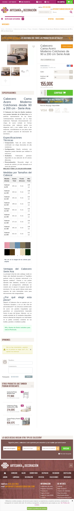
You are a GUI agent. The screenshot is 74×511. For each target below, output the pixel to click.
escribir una (52, 67)
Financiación (44, 490)
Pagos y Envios (44, 493)
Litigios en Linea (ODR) (46, 495)
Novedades (5, 24)
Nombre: (11, 360)
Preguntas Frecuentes (46, 488)
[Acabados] (55, 101)
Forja (29, 29)
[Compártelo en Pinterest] (72, 66)
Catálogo (59, 486)
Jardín (5, 477)
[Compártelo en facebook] (68, 66)
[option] (17, 408)
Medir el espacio (61, 488)
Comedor (14, 473)
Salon (23, 473)
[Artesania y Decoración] (18, 10)
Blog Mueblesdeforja (63, 495)
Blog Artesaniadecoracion (64, 497)
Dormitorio (9, 29)
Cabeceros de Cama (20, 29)
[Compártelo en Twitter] (70, 66)
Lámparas (16, 477)
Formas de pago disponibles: (50, 105)
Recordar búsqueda (65, 453)
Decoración (29, 477)
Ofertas (51, 19)
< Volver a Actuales (67, 46)
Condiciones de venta (46, 486)
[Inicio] (2, 19)
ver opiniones (44, 67)
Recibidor (56, 473)
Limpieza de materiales (63, 490)
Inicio (2, 29)
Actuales (35, 29)
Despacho (45, 473)
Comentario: (12, 366)
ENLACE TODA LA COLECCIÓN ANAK (17, 168)
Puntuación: (6, 377)
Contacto (42, 497)
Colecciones (60, 19)
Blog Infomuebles (62, 493)
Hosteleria (67, 473)
